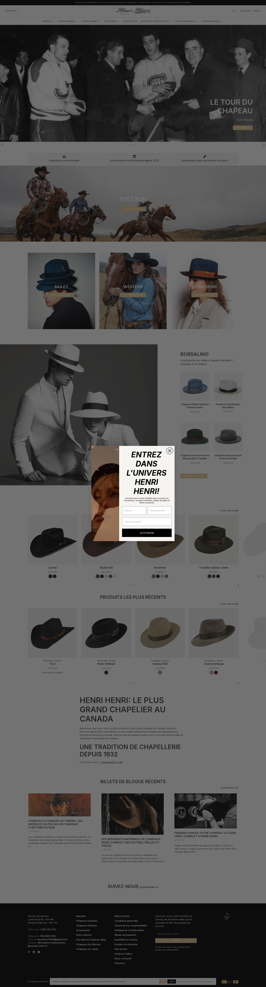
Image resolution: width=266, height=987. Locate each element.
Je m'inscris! (147, 532)
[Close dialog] (169, 450)
